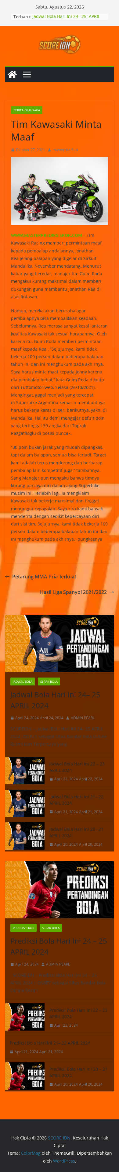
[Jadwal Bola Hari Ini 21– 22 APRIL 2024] (25, 804)
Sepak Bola (49, 681)
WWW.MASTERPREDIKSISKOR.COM (46, 235)
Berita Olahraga (26, 110)
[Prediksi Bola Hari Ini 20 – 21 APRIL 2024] (25, 1076)
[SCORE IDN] (12, 74)
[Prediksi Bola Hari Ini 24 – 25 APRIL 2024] (59, 889)
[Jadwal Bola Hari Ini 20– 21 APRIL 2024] (25, 836)
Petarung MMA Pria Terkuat (44, 576)
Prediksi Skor (23, 928)
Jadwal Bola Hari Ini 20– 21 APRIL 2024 (76, 832)
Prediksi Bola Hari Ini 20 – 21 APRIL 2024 (78, 1072)
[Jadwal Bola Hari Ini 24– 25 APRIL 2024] (59, 643)
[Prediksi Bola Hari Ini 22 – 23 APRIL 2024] (25, 1017)
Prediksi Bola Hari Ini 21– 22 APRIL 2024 (50, 1043)
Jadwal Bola (22, 681)
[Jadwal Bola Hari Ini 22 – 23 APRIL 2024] (25, 771)
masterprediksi (65, 149)
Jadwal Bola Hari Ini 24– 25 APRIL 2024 (56, 699)
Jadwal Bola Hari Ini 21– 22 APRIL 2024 (76, 800)
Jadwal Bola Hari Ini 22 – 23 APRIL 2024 (77, 767)
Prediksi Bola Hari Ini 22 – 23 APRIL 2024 (78, 1013)
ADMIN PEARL (83, 717)
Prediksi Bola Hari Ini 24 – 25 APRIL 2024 (58, 946)
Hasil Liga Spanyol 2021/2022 (73, 592)
